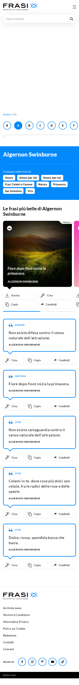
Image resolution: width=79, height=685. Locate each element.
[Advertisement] (39, 64)
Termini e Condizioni (16, 614)
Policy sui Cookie (14, 628)
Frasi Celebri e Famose (18, 184)
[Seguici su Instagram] (32, 662)
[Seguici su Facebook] (22, 662)
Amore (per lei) (28, 177)
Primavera (59, 184)
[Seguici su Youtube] (52, 662)
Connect (8, 649)
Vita (30, 191)
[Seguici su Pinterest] (42, 662)
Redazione (9, 635)
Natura (42, 184)
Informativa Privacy (16, 621)
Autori (7, 114)
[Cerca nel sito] (71, 19)
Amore (9, 177)
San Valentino (13, 191)
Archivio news (12, 608)
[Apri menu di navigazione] (74, 7)
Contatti (8, 642)
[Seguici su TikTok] (63, 662)
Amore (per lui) (52, 177)
